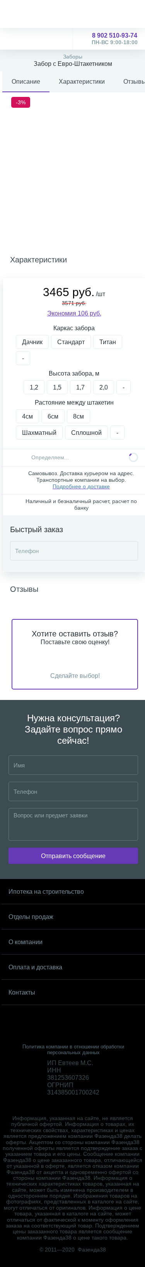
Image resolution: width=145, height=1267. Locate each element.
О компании (26, 942)
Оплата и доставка (35, 967)
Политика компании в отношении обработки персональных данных (73, 1049)
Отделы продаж (31, 917)
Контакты (22, 992)
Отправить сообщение (73, 856)
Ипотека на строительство (46, 891)
